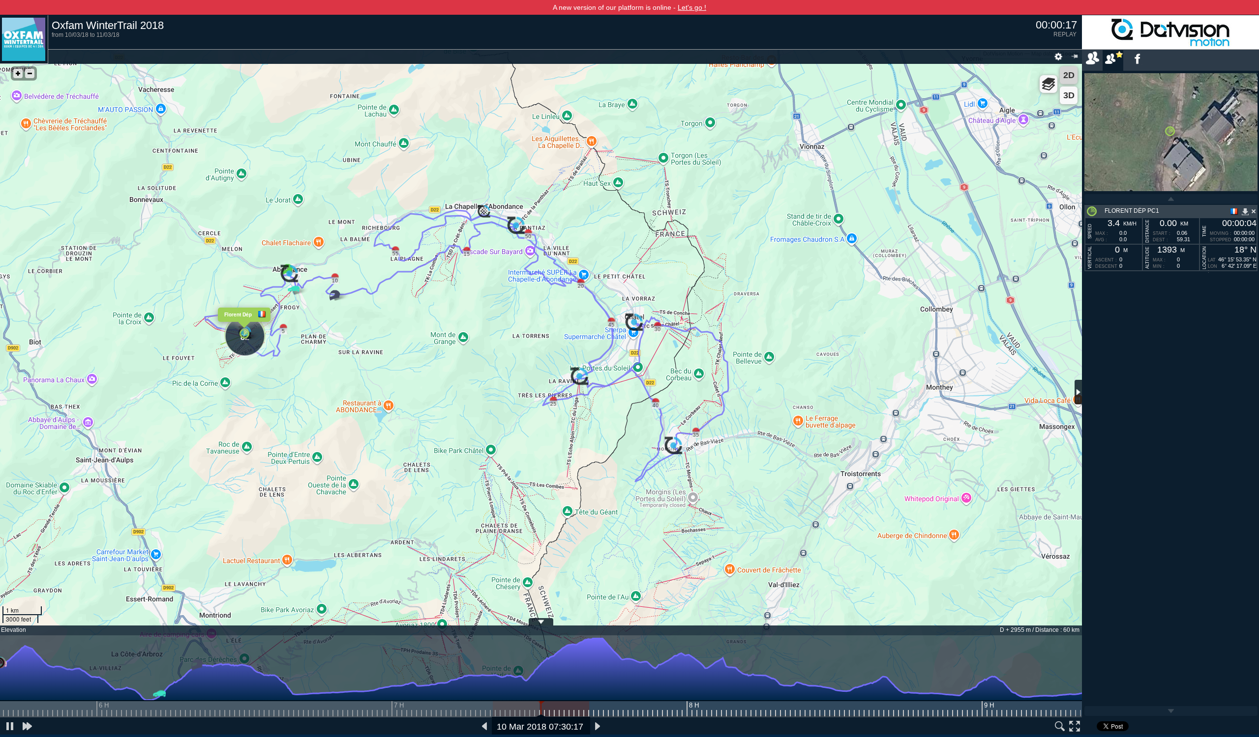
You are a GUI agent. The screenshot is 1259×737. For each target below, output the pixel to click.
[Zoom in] (18, 73)
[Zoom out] (29, 73)
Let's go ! (692, 7)
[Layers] (1048, 84)
